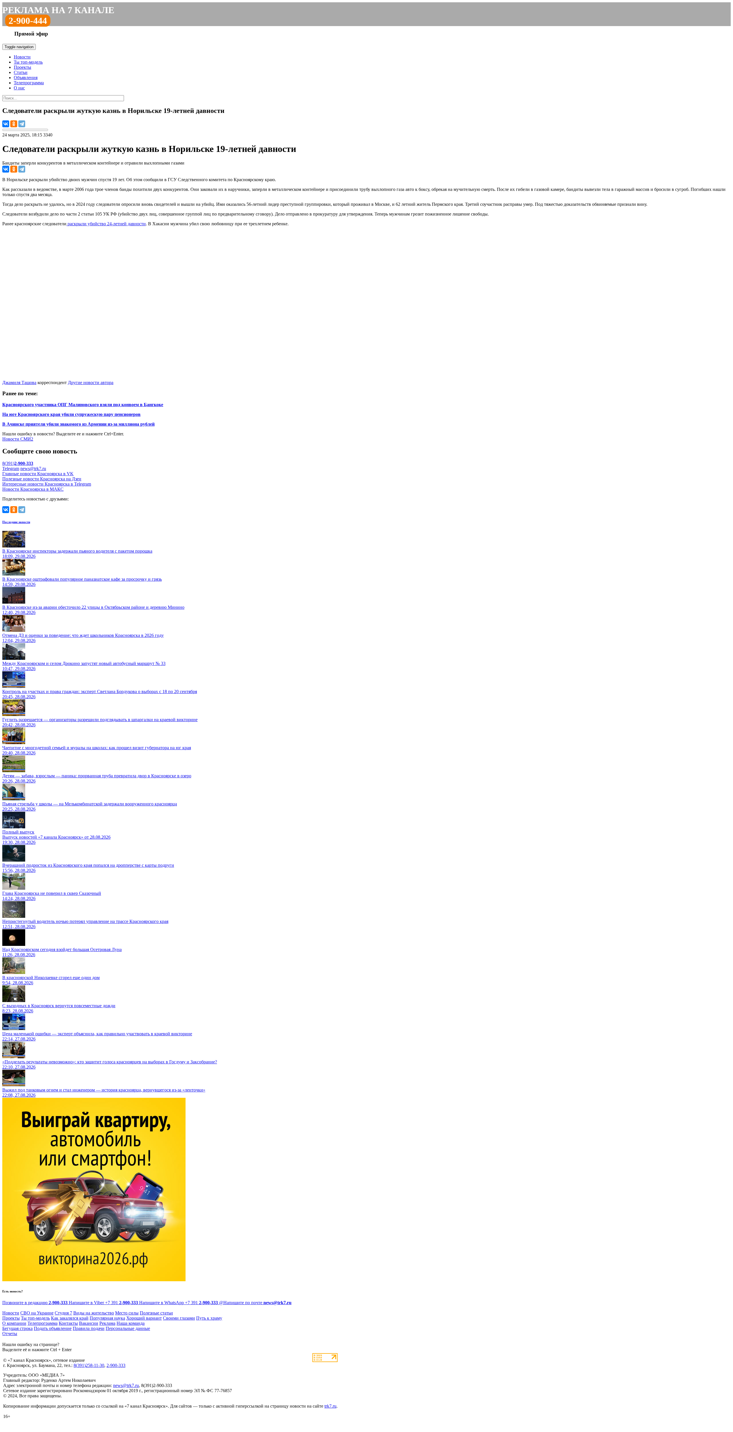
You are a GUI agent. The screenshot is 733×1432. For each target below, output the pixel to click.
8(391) (17, 463)
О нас (19, 87)
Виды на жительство (93, 1312)
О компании (14, 1323)
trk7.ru (330, 1406)
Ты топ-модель (28, 62)
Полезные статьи (156, 1312)
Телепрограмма (29, 82)
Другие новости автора (90, 382)
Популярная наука (107, 1318)
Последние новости (16, 522)
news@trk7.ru (33, 468)
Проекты (22, 67)
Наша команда (131, 1323)
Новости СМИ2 (17, 439)
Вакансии (88, 1323)
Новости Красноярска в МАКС (33, 489)
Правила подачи (89, 1328)
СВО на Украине (37, 1312)
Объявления (26, 77)
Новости (22, 56)
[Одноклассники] (13, 123)
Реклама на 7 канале (58, 10)
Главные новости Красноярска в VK (38, 473)
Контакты (68, 1323)
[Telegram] (21, 123)
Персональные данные (128, 1328)
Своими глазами (179, 1318)
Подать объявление (53, 1328)
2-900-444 (28, 20)
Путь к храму (209, 1318)
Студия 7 (63, 1312)
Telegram (10, 468)
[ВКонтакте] (5, 123)
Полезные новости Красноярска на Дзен (41, 478)
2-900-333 (116, 1365)
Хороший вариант (144, 1318)
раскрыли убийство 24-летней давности (106, 223)
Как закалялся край (69, 1318)
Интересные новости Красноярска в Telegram (46, 484)
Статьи (20, 72)
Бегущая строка (17, 1328)
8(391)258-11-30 (89, 1365)
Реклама (107, 1323)
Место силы (127, 1312)
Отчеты (9, 1333)
